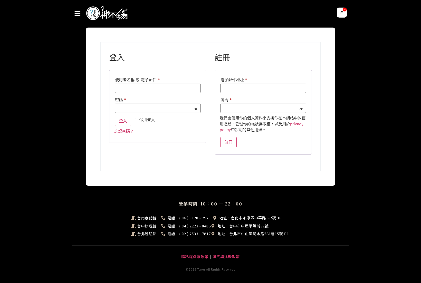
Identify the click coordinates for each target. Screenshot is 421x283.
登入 (123, 120)
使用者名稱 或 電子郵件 (139, 79)
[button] (342, 13)
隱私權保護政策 (195, 256)
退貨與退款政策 (226, 256)
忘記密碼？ (124, 131)
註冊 (228, 142)
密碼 (122, 99)
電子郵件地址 (235, 79)
